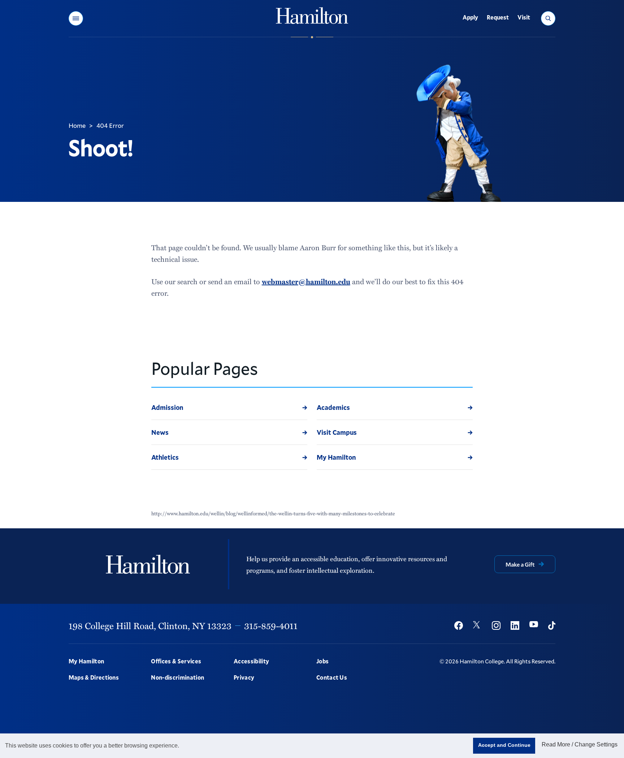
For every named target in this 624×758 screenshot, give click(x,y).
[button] (76, 18)
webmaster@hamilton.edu (306, 281)
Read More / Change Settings (580, 744)
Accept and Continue (504, 745)
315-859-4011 (271, 625)
